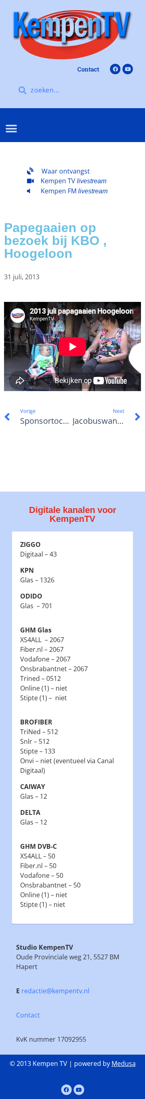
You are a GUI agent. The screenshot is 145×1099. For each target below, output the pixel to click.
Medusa (124, 1063)
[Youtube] (127, 69)
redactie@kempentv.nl (55, 990)
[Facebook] (115, 69)
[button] (11, 129)
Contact (28, 1015)
